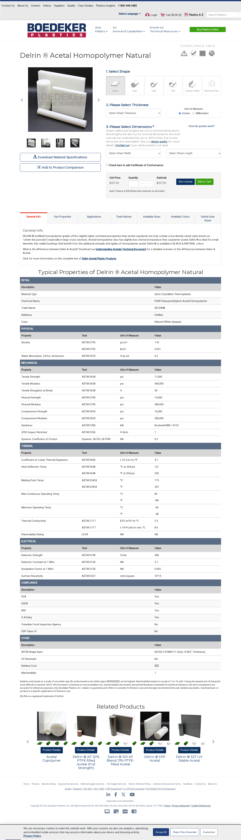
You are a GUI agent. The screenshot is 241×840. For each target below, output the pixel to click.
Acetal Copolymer (51, 758)
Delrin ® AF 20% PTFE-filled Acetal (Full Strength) (86, 762)
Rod (135, 91)
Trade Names (124, 216)
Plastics (36, 784)
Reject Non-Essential (184, 832)
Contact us (122, 145)
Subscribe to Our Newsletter (120, 801)
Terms (167, 806)
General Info (33, 216)
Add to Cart (204, 181)
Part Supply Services (116, 784)
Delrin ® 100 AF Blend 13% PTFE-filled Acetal (120, 760)
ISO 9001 (88, 789)
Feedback (187, 784)
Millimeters (202, 113)
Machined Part (211, 91)
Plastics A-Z (195, 14)
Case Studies (85, 5)
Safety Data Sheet (208, 218)
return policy (159, 141)
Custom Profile (192, 91)
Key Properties (62, 216)
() (174, 15)
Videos (47, 5)
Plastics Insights (105, 5)
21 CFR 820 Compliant (134, 789)
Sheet (115, 91)
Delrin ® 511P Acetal (154, 758)
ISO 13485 (99, 789)
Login (153, 15)
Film (173, 91)
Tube (154, 91)
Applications (94, 216)
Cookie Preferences (201, 806)
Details (52, 750)
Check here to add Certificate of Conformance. (136, 165)
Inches (186, 113)
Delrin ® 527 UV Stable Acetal (189, 758)
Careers (35, 5)
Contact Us (8, 5)
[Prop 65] (184, 54)
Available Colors (180, 216)
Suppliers (59, 5)
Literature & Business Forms (167, 784)
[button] (22, 99)
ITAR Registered (114, 789)
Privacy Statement (181, 806)
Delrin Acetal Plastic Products (99, 258)
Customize (209, 832)
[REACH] (202, 54)
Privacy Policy (32, 835)
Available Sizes (151, 216)
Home (26, 784)
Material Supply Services (92, 784)
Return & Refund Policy (140, 784)
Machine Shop (49, 784)
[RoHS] (193, 54)
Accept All (161, 832)
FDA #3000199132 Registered (161, 789)
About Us (22, 5)
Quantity (133, 177)
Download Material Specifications (62, 157)
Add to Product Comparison (63, 167)
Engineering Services (68, 784)
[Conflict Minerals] (211, 54)
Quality (71, 5)
